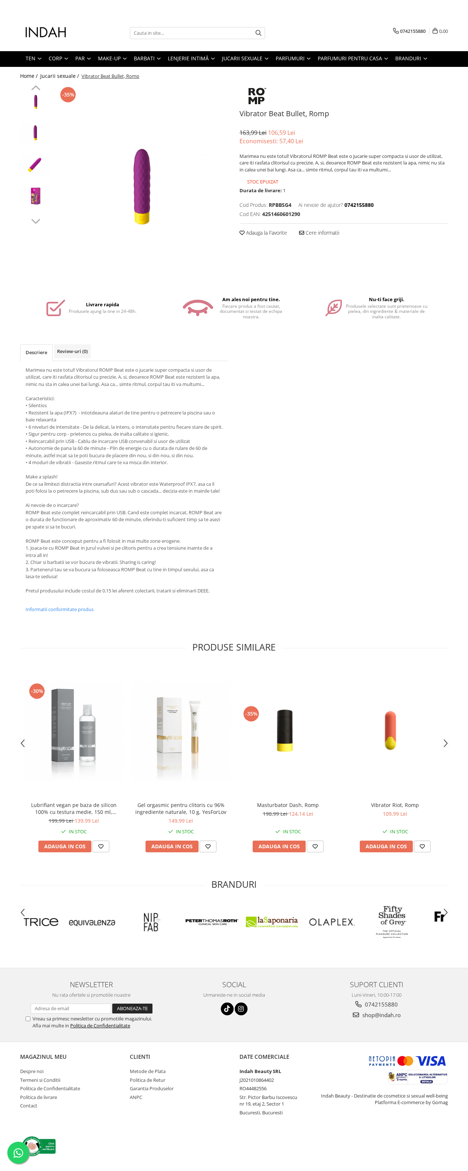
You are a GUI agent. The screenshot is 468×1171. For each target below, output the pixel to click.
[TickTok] (227, 1009)
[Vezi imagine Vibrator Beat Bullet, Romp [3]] (35, 196)
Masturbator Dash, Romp (288, 804)
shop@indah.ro (381, 1015)
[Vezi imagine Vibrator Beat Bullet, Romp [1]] (35, 133)
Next (35, 220)
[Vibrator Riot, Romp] (395, 731)
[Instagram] (241, 1009)
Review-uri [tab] (72, 351)
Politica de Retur (147, 1080)
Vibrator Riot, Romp (395, 804)
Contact (28, 1105)
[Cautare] (258, 33)
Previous (35, 88)
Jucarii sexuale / (60, 75)
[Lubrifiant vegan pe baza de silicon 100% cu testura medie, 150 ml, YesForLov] (74, 731)
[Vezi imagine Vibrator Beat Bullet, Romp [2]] (35, 165)
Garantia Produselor (152, 1088)
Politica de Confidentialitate (100, 1025)
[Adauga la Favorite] (101, 846)
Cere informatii (321, 232)
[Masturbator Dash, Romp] (288, 731)
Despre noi (32, 1071)
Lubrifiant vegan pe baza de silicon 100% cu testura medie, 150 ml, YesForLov (74, 808)
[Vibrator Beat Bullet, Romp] (142, 187)
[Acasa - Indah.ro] (56, 33)
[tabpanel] (142, 187)
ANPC (136, 1097)
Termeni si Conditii (40, 1080)
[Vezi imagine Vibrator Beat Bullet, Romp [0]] (35, 102)
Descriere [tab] (36, 352)
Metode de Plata (148, 1071)
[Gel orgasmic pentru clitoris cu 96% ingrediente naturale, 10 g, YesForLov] (181, 731)
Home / (29, 75)
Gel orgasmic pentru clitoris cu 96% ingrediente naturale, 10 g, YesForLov (180, 808)
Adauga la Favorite (266, 232)
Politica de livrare (38, 1097)
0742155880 (380, 1004)
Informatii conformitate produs (60, 609)
